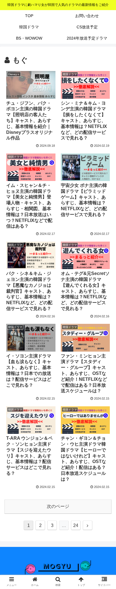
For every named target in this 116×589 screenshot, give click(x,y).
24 (75, 525)
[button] (104, 497)
